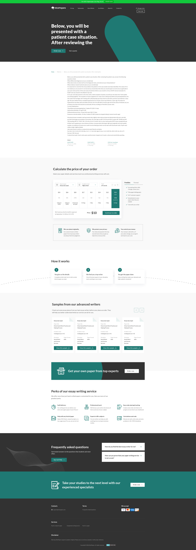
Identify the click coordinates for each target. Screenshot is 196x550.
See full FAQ (58, 460)
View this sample (61, 348)
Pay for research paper (56, 525)
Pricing (72, 8)
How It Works (91, 8)
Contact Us (118, 8)
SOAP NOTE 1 (91, 142)
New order (140, 11)
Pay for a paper (86, 525)
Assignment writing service (73, 525)
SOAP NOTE (70, 142)
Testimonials (81, 8)
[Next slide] (142, 310)
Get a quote (73, 51)
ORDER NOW (109, 1)
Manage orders (141, 8)
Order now (57, 51)
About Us (110, 8)
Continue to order (111, 213)
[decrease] (112, 184)
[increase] (117, 184)
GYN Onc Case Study (113, 142)
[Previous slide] (136, 310)
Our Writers (101, 8)
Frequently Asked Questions (89, 509)
